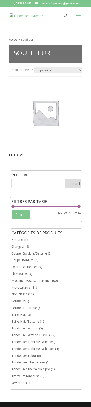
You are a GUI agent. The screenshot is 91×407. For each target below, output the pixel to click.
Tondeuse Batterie (24, 328)
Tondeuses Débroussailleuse (32, 342)
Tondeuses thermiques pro (30, 369)
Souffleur (18, 301)
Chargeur (18, 246)
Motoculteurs (21, 287)
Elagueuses (19, 274)
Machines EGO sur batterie (30, 280)
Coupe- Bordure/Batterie (29, 253)
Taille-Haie (19, 314)
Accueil (13, 39)
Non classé (19, 294)
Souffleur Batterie (24, 308)
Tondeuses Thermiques (28, 362)
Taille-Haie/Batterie (25, 321)
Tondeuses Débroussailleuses (32, 349)
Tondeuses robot (23, 355)
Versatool (18, 383)
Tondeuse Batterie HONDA (31, 335)
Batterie (17, 239)
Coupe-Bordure (22, 260)
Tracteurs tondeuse (25, 376)
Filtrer (20, 214)
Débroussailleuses (24, 267)
